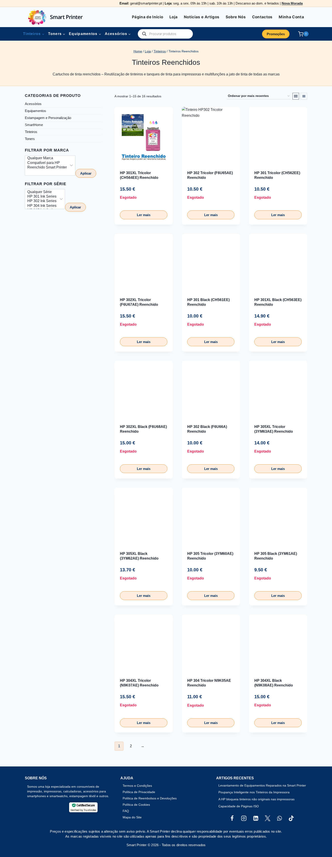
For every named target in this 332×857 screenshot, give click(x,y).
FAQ (126, 811)
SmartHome (34, 125)
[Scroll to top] (11, 839)
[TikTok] (291, 818)
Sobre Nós (236, 17)
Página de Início (147, 17)
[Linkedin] (255, 818)
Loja (173, 17)
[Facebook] (232, 818)
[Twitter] (267, 818)
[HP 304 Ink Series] (42, 206)
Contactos (262, 17)
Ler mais (143, 215)
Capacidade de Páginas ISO (238, 806)
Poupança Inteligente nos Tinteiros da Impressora (254, 792)
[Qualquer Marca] (47, 158)
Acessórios (33, 104)
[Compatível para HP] (47, 163)
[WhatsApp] (279, 818)
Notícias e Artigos (201, 17)
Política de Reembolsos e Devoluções (150, 798)
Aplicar (85, 173)
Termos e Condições (137, 785)
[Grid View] (295, 96)
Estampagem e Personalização (48, 118)
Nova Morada (292, 3)
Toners (30, 139)
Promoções (276, 34)
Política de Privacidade (139, 792)
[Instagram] (244, 818)
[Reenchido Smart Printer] (47, 167)
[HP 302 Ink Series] (42, 201)
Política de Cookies (136, 804)
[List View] (304, 96)
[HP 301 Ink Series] (42, 196)
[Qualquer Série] (42, 192)
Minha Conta (291, 17)
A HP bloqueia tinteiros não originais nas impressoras (256, 799)
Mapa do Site (132, 817)
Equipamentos (35, 111)
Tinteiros (31, 132)
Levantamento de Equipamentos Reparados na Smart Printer (262, 785)
